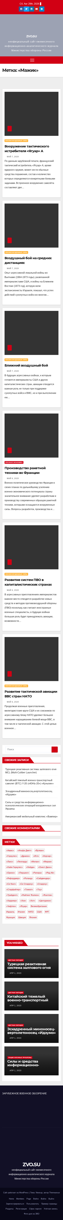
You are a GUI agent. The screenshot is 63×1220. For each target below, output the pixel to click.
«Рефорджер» (13, 878)
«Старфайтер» (13, 889)
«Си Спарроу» (26, 884)
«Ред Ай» (49, 873)
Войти (36, 1199)
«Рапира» (37, 873)
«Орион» (10, 873)
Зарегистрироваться (15, 1204)
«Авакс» (10, 850)
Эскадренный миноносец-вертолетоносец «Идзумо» (31, 1031)
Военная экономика (14, 462)
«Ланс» (9, 861)
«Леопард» (22, 861)
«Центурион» (45, 900)
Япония (33, 917)
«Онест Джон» (45, 867)
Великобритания (39, 906)
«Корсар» (47, 856)
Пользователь (32, 1204)
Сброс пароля (35, 1209)
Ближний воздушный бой (26, 365)
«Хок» (23, 900)
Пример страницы (49, 1204)
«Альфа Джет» (24, 850)
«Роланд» (28, 878)
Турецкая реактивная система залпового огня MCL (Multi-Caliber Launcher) (29, 969)
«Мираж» (47, 861)
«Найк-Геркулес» (14, 867)
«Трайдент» (12, 895)
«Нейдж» (30, 867)
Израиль (10, 912)
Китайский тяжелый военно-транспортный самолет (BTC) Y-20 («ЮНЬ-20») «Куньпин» (27, 1002)
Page (29, 1199)
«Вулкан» (39, 850)
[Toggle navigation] (32, 60)
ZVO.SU (31, 36)
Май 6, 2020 (13, 478)
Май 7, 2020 (13, 157)
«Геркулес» (11, 856)
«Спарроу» (42, 884)
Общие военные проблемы (20, 1057)
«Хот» (32, 900)
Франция (10, 917)
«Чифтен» (11, 906)
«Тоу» (39, 889)
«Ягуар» (23, 906)
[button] (59, 60)
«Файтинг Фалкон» (30, 895)
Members (20, 1199)
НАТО (31, 912)
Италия (21, 912)
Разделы (9, 1209)
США (39, 912)
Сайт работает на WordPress (16, 1193)
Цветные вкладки (15, 960)
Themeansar (54, 1193)
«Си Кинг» (11, 884)
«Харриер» (11, 900)
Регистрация (21, 1209)
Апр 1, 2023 (15, 973)
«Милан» (35, 861)
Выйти (51, 1199)
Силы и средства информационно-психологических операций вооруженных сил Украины (30, 805)
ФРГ (47, 912)
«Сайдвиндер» (43, 878)
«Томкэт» (28, 889)
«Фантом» (47, 895)
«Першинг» (23, 873)
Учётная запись (51, 1209)
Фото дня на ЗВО (31, 1214)
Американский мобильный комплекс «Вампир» (31, 816)
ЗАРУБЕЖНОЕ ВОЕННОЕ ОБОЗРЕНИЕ (24, 1093)
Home (11, 1199)
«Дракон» (25, 856)
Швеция (22, 917)
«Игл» (36, 856)
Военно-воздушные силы (16, 140)
